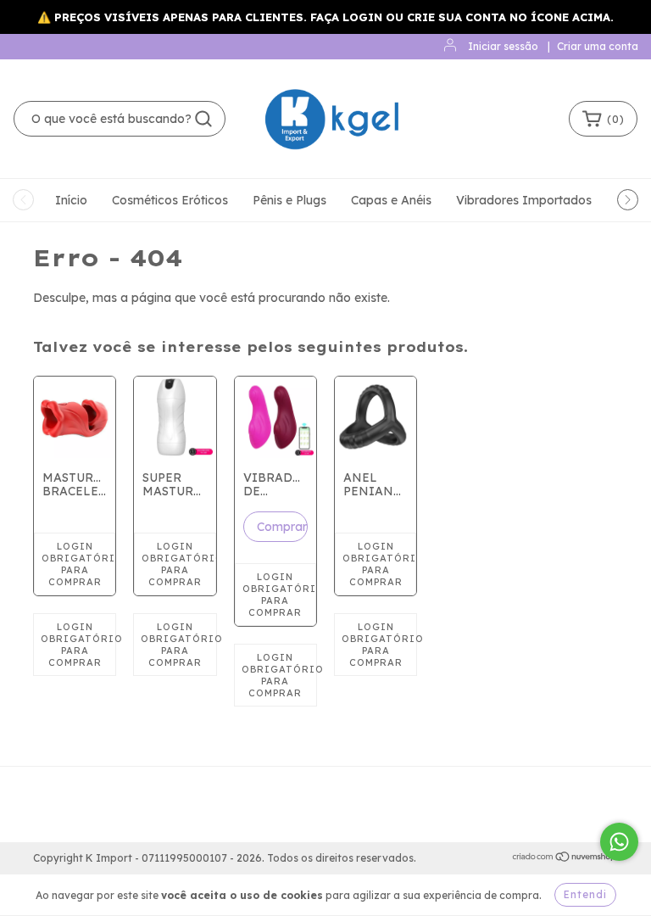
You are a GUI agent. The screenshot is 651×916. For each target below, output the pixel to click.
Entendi (585, 894)
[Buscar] (203, 118)
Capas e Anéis (391, 200)
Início (71, 200)
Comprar (282, 526)
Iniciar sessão (503, 46)
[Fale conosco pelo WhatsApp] (619, 842)
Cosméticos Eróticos (170, 200)
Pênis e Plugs (289, 200)
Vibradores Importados (524, 200)
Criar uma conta (597, 46)
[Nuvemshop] (565, 858)
